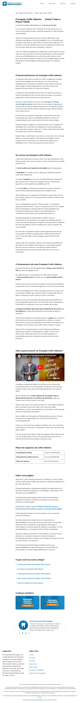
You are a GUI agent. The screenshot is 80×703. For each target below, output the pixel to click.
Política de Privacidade (37, 673)
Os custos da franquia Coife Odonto (30, 569)
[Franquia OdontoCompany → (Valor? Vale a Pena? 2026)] (28, 597)
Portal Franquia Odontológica (41, 621)
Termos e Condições (36, 670)
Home (31, 655)
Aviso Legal (33, 667)
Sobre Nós (33, 664)
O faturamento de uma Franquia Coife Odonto (34, 574)
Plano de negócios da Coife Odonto (30, 583)
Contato (32, 661)
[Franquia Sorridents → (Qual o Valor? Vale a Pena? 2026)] (52, 597)
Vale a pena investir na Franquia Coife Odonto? (34, 578)
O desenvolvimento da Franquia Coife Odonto (34, 564)
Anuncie (32, 658)
